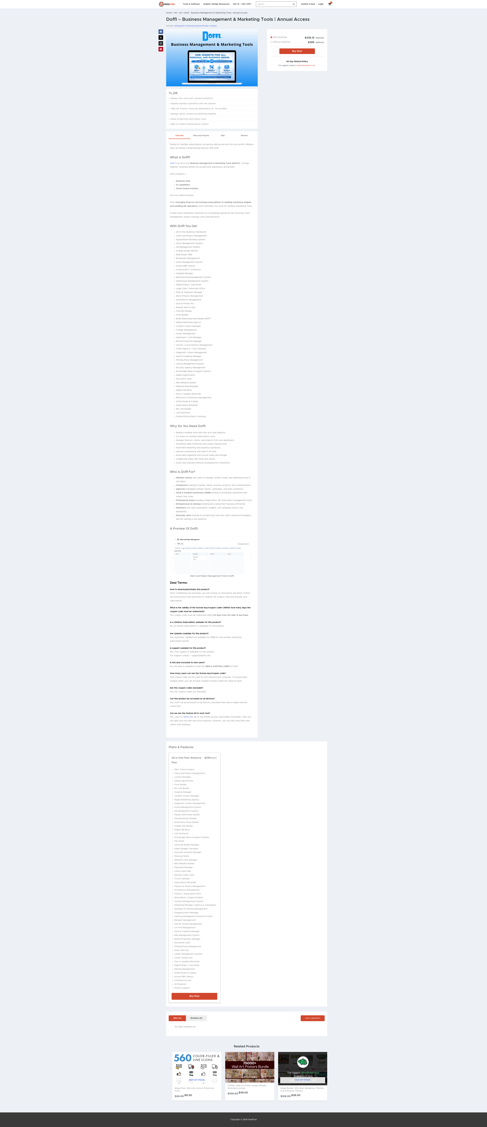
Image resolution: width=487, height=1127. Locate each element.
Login (321, 4)
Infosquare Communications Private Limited (195, 26)
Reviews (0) (196, 1018)
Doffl (172, 163)
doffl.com (188, 717)
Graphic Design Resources (216, 4)
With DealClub (280, 37)
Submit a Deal (308, 4)
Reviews (244, 136)
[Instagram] (161, 43)
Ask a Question (312, 1018)
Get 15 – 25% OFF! (242, 4)
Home (169, 13)
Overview (179, 136)
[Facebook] (161, 31)
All (175, 13)
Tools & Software (191, 4)
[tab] (179, 136)
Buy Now (297, 51)
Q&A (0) (177, 1018)
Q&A (223, 136)
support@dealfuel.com (305, 65)
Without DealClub (281, 42)
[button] (172, 557)
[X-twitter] (161, 37)
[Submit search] (293, 4)
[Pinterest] (161, 49)
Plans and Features (201, 136)
